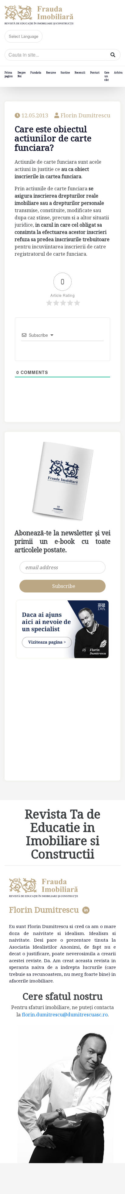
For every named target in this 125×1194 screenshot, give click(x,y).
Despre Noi (21, 74)
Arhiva (118, 72)
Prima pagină (9, 74)
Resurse (51, 72)
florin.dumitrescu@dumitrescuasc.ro (65, 1014)
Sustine (65, 72)
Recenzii (80, 72)
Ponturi (95, 72)
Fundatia (35, 72)
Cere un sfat (106, 76)
